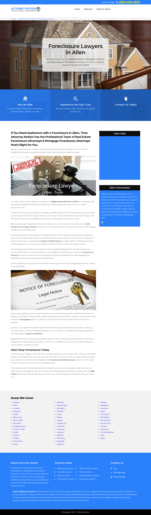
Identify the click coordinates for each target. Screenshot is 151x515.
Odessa (103, 402)
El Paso (16, 438)
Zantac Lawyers (85, 472)
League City (62, 423)
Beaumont (17, 417)
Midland (60, 444)
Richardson (105, 417)
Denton (16, 435)
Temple (103, 426)
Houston (60, 411)
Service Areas (103, 9)
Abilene (16, 402)
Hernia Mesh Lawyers (65, 479)
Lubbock (60, 432)
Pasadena (104, 405)
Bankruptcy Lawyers (65, 468)
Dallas (15, 432)
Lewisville (61, 426)
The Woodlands (107, 432)
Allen (15, 405)
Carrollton (17, 423)
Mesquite (61, 441)
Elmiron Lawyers (63, 475)
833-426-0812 (129, 2)
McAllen (60, 435)
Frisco (15, 444)
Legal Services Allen (26, 19)
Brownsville (18, 420)
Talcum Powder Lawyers (88, 468)
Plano (102, 411)
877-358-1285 (119, 473)
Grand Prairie (62, 405)
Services (88, 9)
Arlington (17, 411)
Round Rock (105, 420)
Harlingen (61, 408)
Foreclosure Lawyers (45, 19)
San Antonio (105, 423)
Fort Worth (17, 441)
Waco (102, 438)
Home (77, 9)
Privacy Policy (119, 477)
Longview (61, 429)
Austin (15, 414)
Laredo (60, 420)
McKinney (61, 438)
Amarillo (16, 408)
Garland (60, 402)
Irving (59, 414)
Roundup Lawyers (64, 472)
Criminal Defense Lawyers (89, 475)
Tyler (102, 435)
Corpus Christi (19, 429)
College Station (19, 426)
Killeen (59, 417)
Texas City (104, 429)
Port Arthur (105, 414)
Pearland (104, 408)
